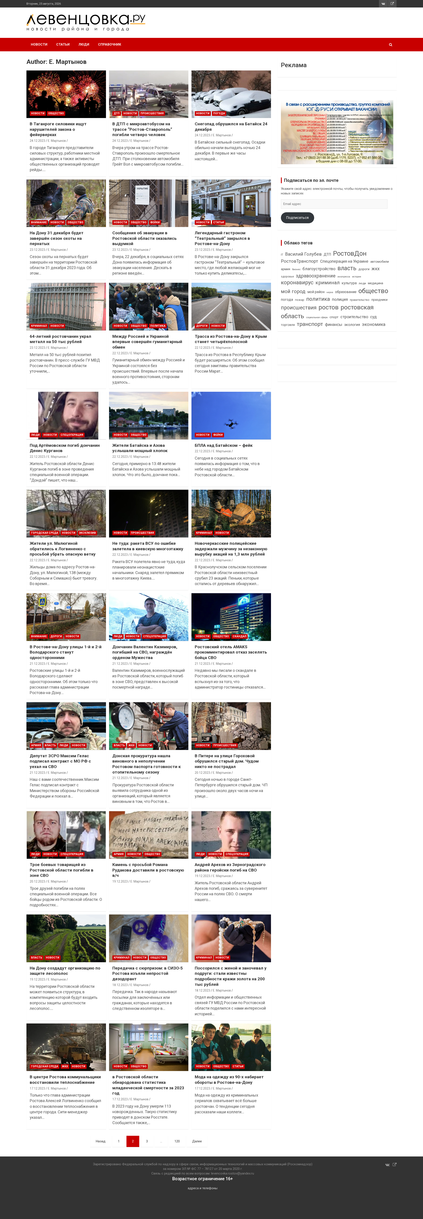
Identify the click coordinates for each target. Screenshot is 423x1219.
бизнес (296, 269)
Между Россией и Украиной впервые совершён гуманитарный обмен (147, 342)
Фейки (155, 222)
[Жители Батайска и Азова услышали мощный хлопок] (149, 416)
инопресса (344, 276)
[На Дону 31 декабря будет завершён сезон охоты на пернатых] (66, 203)
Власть (50, 745)
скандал (239, 636)
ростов (329, 307)
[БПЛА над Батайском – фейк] (231, 416)
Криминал (39, 325)
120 (177, 1141)
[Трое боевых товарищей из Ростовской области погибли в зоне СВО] (66, 835)
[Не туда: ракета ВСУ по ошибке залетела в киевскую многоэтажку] (149, 514)
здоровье (287, 276)
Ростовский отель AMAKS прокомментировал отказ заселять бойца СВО (231, 652)
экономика (373, 324)
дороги (363, 269)
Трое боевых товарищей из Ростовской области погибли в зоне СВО (61, 870)
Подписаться (297, 217)
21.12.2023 (37, 663)
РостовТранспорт (299, 261)
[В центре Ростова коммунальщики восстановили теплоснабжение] (66, 1047)
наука (330, 292)
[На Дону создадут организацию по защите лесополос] (66, 938)
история (356, 276)
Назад (101, 1141)
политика (318, 299)
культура (349, 283)
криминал (327, 283)
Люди (83, 44)
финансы (333, 324)
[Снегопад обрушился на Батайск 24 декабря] (231, 94)
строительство (354, 316)
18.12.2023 (120, 985)
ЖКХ (131, 745)
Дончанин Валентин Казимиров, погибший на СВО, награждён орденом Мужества (144, 652)
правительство (359, 299)
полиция (340, 299)
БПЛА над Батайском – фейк (223, 445)
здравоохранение (316, 276)
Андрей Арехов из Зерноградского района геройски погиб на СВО (230, 867)
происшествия (299, 308)
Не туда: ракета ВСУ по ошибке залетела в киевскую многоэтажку (147, 546)
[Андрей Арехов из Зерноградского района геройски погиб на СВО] (231, 835)
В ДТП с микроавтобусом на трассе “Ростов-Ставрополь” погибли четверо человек (142, 129)
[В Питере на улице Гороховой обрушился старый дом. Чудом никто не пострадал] (231, 726)
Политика (157, 325)
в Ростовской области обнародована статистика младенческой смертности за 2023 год (148, 1085)
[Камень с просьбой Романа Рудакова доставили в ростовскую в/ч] (149, 835)
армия (285, 269)
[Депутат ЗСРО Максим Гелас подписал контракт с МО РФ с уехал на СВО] (66, 726)
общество (373, 291)
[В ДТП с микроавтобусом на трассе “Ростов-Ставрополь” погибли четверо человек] (149, 94)
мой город (293, 291)
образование (345, 292)
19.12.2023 (120, 881)
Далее (197, 1141)
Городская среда (44, 532)
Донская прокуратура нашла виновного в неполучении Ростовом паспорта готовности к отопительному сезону (146, 764)
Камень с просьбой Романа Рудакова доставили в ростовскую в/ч (148, 870)
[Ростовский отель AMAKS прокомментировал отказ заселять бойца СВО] (231, 617)
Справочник (109, 44)
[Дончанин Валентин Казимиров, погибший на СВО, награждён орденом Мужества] (149, 617)
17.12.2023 (37, 1088)
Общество (56, 113)
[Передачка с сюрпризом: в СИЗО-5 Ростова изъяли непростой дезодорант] (149, 938)
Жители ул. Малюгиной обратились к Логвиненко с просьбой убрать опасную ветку (63, 549)
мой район (316, 292)
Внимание (39, 222)
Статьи (63, 44)
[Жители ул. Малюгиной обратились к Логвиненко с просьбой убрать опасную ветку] (66, 514)
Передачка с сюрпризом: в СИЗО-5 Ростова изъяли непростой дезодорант (147, 973)
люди (362, 283)
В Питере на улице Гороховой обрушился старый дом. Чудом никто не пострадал (227, 761)
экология (352, 325)
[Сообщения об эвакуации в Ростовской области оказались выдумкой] (149, 203)
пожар (299, 299)
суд (373, 316)
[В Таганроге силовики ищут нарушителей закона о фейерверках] (66, 94)
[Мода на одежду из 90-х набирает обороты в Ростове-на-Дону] (231, 1047)
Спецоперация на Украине (344, 261)
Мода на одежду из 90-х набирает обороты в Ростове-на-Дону (229, 1079)
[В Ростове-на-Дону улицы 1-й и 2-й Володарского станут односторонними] (66, 617)
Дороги (202, 325)
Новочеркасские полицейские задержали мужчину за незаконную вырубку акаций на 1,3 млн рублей (231, 549)
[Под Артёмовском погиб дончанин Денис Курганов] (66, 416)
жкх (375, 268)
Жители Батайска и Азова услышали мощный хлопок (139, 448)
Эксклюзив (87, 532)
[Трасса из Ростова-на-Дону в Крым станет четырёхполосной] (231, 307)
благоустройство (319, 268)
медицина (375, 283)
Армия (36, 745)
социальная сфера (317, 317)
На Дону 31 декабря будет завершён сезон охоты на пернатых (56, 238)
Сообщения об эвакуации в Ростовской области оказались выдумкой (144, 238)
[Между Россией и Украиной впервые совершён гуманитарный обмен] (149, 307)
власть (347, 268)
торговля (288, 325)
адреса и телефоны (202, 1188)
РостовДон (350, 253)
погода (219, 113)
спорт (334, 317)
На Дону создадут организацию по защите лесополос (65, 971)
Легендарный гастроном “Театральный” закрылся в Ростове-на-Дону (222, 238)
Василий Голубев (303, 254)
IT (282, 254)
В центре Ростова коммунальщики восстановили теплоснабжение (65, 1079)
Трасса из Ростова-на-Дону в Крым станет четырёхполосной (231, 339)
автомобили (379, 262)
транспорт (310, 324)
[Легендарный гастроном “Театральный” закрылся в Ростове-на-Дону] (231, 203)
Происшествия (152, 113)
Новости (39, 44)
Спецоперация (72, 434)
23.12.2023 (37, 249)
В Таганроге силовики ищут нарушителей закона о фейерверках (58, 129)
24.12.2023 (37, 140)
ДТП (117, 113)
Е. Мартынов (57, 140)
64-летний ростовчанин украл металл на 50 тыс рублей (60, 339)
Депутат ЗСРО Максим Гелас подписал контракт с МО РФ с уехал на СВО (60, 761)
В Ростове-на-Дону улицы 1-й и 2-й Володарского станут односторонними (66, 652)
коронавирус (297, 282)
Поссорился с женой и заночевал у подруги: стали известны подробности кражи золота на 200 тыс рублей (231, 976)
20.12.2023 (202, 772)
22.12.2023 (120, 353)
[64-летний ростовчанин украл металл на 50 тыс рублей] (66, 307)
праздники (379, 300)
